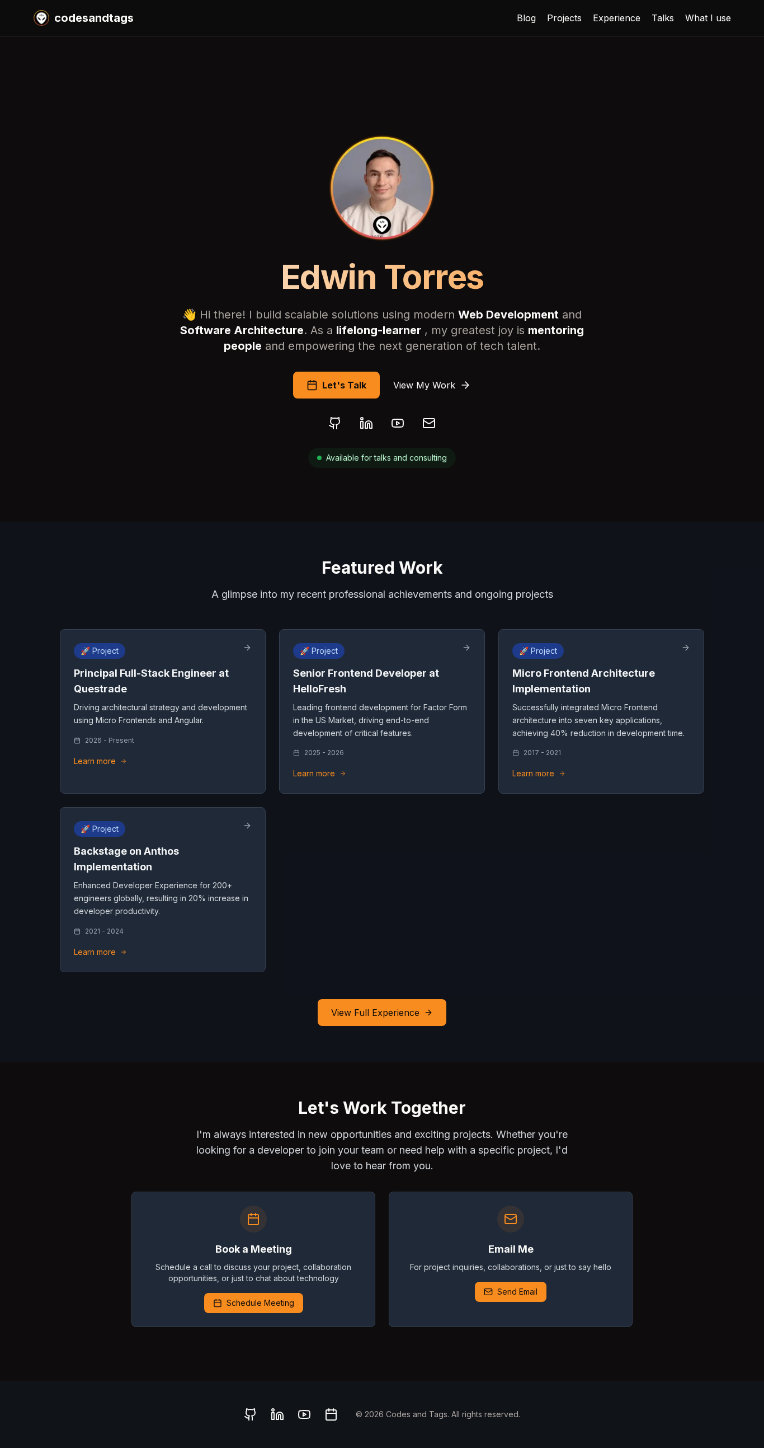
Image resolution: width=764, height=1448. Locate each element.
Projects (564, 18)
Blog (526, 18)
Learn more (95, 761)
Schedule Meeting (260, 1303)
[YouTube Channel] (397, 423)
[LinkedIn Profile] (366, 423)
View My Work (424, 385)
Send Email (517, 1291)
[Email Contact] (429, 423)
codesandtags (94, 18)
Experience (616, 18)
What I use (708, 18)
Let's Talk (344, 385)
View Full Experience (375, 1012)
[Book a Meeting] (331, 1414)
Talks (663, 18)
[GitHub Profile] (335, 423)
